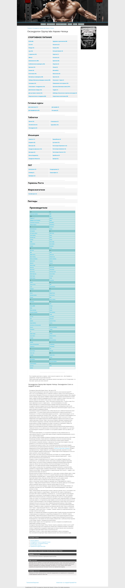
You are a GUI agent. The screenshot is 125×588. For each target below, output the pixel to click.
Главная (43, 24)
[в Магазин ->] (88, 27)
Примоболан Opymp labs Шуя (37, 546)
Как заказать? (51, 24)
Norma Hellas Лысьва (35, 545)
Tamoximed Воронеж (32, 582)
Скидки (70, 24)
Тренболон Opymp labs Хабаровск (62, 448)
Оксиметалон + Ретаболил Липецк (39, 543)
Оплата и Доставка (61, 24)
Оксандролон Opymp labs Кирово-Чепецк (43, 28)
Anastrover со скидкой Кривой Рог (66, 582)
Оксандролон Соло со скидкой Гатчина (40, 542)
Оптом (75, 24)
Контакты (81, 24)
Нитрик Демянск (34, 540)
